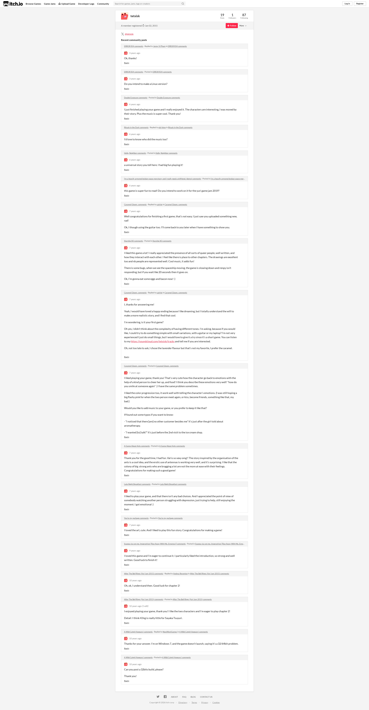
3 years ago (134, 53)
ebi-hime (162, 127)
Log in (347, 3)
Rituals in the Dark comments (136, 127)
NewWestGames (170, 632)
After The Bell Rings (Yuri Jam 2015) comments (143, 573)
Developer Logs (86, 3)
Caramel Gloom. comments (135, 204)
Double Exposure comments (135, 97)
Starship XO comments (133, 241)
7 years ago (134, 211)
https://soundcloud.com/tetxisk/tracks (153, 341)
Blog (193, 697)
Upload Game (68, 3)
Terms (194, 702)
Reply (126, 63)
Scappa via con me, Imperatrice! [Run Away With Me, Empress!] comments (155, 544)
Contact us (206, 697)
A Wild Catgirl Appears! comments (138, 632)
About (174, 697)
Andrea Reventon (180, 573)
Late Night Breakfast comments (137, 484)
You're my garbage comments (136, 518)
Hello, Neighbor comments (135, 153)
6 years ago (134, 104)
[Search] (183, 3)
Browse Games (33, 3)
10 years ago (135, 580)
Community (103, 3)
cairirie (159, 204)
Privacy (204, 702)
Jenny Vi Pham (159, 46)
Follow (233, 25)
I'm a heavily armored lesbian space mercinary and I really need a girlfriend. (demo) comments (162, 179)
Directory (182, 702)
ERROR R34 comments (133, 46)
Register (360, 3)
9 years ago (134, 550)
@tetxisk (129, 34)
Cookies (216, 702)
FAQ (184, 697)
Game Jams (49, 3)
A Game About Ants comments (137, 446)
